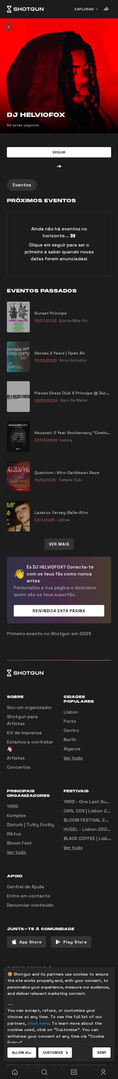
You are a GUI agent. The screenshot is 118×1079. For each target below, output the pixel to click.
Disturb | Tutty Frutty (30, 825)
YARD (12, 806)
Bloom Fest (19, 843)
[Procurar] (44, 1072)
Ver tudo (73, 758)
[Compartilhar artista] (106, 9)
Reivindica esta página (59, 610)
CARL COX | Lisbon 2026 (90, 811)
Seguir (59, 152)
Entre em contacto (28, 896)
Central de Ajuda (25, 887)
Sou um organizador (29, 707)
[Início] (25, 9)
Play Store (75, 942)
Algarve (72, 749)
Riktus (14, 834)
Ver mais (59, 544)
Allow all (22, 1052)
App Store (30, 942)
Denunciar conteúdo (30, 905)
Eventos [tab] (22, 185)
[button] (59, 152)
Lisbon (71, 712)
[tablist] (59, 185)
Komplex (16, 815)
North (70, 740)
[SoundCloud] (59, 166)
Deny (101, 1052)
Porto (70, 721)
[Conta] (103, 1072)
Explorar (84, 9)
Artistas (16, 758)
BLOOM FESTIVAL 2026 (89, 820)
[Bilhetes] (73, 1072)
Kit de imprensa (24, 733)
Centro (71, 730)
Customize (53, 1052)
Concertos (18, 767)
